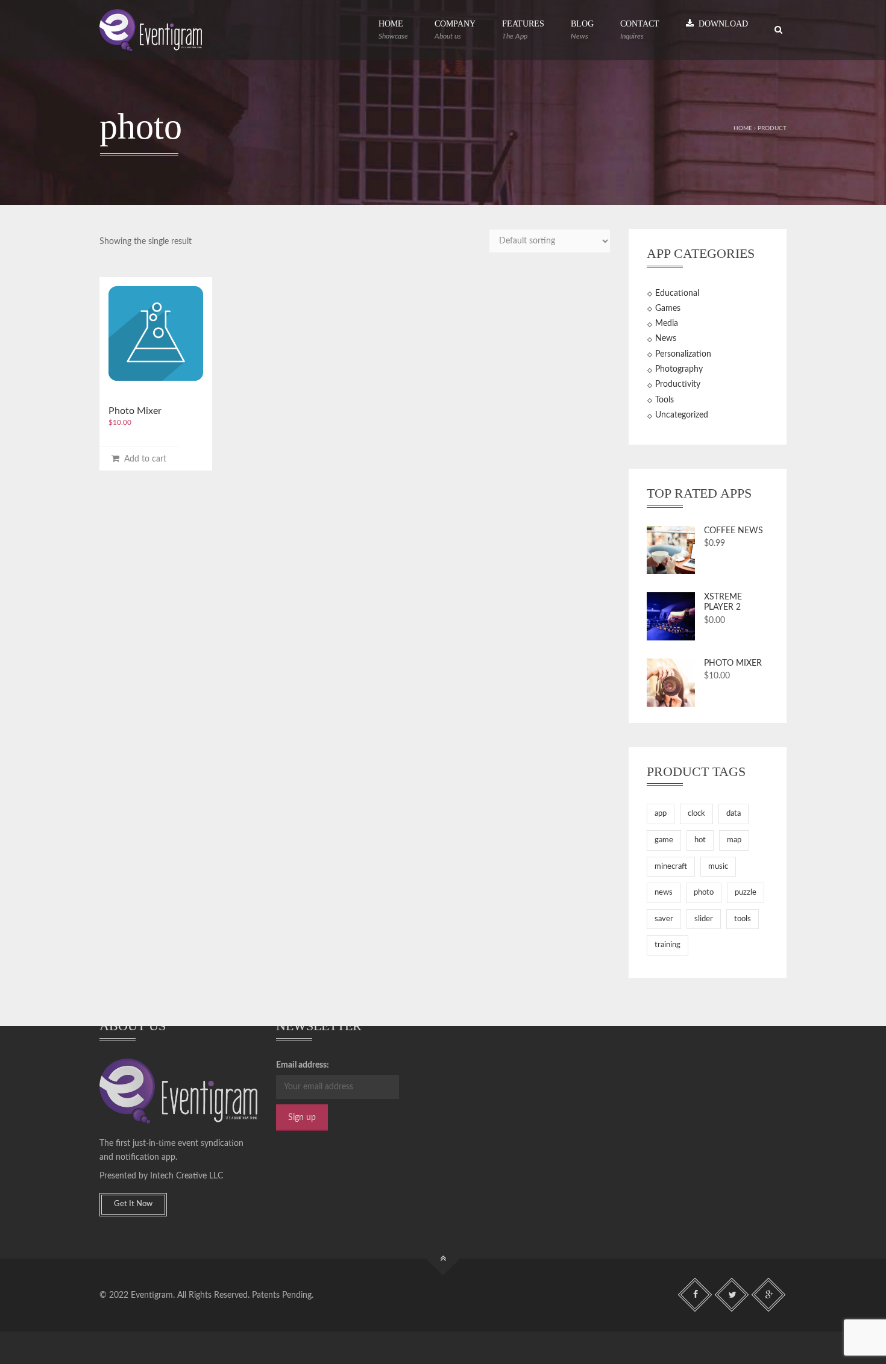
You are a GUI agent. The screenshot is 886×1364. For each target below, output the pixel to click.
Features (523, 29)
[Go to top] (443, 1259)
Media (666, 323)
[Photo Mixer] (155, 333)
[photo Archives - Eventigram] (150, 30)
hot (700, 840)
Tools (664, 400)
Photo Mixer (135, 411)
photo (704, 892)
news (664, 892)
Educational (677, 293)
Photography (679, 369)
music (718, 867)
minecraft (671, 867)
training (667, 945)
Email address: (302, 1065)
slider (703, 919)
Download (721, 23)
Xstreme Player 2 (723, 602)
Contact (639, 29)
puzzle (745, 892)
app (661, 814)
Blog (582, 29)
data (733, 814)
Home (393, 29)
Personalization (683, 354)
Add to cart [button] (142, 459)
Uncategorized (681, 415)
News (665, 338)
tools (742, 919)
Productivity (677, 384)
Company (455, 29)
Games (667, 308)
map (734, 840)
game (664, 840)
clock (696, 814)
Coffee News (733, 531)
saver (664, 919)
